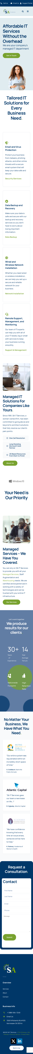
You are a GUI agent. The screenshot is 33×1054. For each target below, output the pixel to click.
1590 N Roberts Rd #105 (16, 1020)
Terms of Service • (15, 1034)
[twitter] (13, 1041)
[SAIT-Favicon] (10, 962)
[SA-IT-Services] (9, 9)
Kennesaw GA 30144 (14, 1023)
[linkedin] (19, 1041)
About (5, 993)
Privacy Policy (25, 1034)
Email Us (10, 1016)
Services (6, 989)
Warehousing (8, 580)
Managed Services (11, 574)
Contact (5, 997)
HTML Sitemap (21, 1032)
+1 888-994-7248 (13, 1012)
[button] (22, 11)
